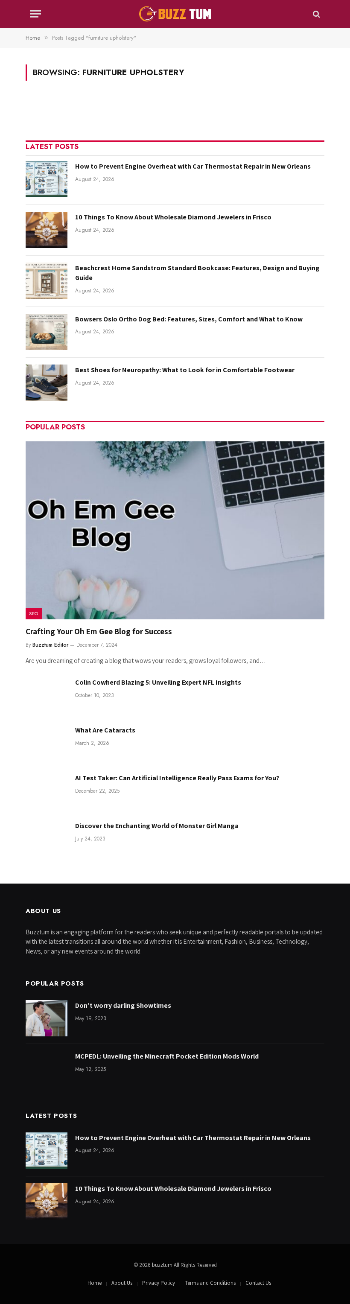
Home (95, 1282)
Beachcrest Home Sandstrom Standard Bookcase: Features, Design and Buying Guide (197, 272)
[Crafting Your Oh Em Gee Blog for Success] (175, 530)
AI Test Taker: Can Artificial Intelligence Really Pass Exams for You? (177, 777)
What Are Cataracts (105, 730)
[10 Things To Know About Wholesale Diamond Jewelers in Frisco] (46, 230)
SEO (33, 613)
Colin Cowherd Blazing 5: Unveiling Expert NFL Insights (158, 682)
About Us (121, 1282)
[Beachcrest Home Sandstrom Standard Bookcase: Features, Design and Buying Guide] (46, 281)
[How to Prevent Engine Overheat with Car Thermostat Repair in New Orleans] (46, 179)
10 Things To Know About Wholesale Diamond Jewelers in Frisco (173, 217)
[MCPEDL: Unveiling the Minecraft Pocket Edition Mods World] (46, 1069)
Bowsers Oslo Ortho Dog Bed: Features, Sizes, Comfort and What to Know (189, 319)
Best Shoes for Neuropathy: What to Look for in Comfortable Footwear (185, 369)
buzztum (163, 1265)
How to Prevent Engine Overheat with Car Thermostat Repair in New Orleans (193, 166)
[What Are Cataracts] (46, 743)
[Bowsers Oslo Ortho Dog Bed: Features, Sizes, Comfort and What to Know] (46, 332)
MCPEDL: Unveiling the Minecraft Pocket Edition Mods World (167, 1056)
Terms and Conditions (210, 1282)
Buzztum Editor (50, 645)
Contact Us (258, 1282)
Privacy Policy (158, 1282)
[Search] (315, 13)
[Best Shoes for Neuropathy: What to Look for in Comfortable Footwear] (46, 383)
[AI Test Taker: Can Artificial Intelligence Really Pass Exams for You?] (46, 791)
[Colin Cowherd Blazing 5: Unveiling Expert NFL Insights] (46, 695)
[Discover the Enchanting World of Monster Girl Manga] (46, 838)
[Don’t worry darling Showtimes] (46, 1018)
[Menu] (35, 13)
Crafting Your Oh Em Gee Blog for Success (99, 631)
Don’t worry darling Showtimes (123, 1005)
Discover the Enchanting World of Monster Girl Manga (157, 825)
